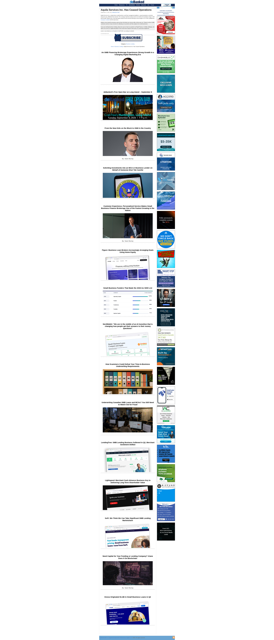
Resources (122, 5)
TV (126, 5)
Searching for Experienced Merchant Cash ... (166, 15)
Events (138, 5)
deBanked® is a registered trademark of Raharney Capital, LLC (116, 637)
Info (148, 5)
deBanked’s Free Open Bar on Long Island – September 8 (128, 92)
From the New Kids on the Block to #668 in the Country (128, 128)
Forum (152, 5)
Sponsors (143, 5)
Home (116, 5)
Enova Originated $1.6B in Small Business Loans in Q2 (128, 597)
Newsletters (132, 5)
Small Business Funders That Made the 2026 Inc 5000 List (127, 288)
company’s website (105, 19)
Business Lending (130, 44)
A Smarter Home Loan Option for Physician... (165, 12)
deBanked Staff (115, 12)
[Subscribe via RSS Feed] (174, 637)
